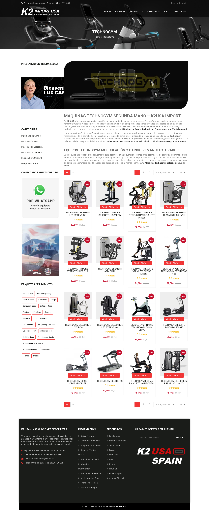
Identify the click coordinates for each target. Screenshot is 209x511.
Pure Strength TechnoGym (173, 141)
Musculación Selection (32, 146)
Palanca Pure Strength (32, 158)
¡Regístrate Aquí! (179, 3)
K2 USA (119, 506)
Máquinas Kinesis (29, 163)
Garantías (128, 141)
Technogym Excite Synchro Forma (174, 326)
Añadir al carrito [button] (78, 207)
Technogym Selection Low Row (78, 326)
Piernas (26, 356)
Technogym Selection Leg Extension (110, 326)
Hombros (26, 318)
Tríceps (36, 356)
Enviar (179, 437)
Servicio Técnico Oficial (146, 141)
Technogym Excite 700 (110, 381)
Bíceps (53, 300)
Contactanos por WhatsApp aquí (171, 129)
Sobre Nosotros (114, 141)
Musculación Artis (29, 141)
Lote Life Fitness (40, 318)
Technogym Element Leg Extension (78, 213)
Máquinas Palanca (30, 350)
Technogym (175, 136)
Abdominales (28, 293)
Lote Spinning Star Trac (46, 325)
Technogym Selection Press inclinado (174, 382)
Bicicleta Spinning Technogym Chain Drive (142, 327)
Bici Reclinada (28, 300)
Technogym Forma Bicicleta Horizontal (142, 382)
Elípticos (26, 312)
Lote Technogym (29, 331)
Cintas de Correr (46, 306)
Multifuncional (28, 337)
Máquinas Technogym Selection (160, 162)
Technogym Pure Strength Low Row (110, 213)
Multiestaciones (46, 331)
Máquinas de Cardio (31, 135)
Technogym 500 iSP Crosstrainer (78, 382)
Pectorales (46, 350)
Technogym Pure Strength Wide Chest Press (142, 215)
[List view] (73, 172)
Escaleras (37, 312)
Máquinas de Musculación (33, 343)
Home (98, 37)
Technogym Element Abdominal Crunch (174, 213)
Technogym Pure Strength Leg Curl (78, 270)
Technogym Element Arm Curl (110, 270)
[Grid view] (67, 172)
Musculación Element (31, 152)
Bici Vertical (42, 300)
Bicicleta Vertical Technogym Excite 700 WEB (174, 271)
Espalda (48, 312)
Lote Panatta (28, 325)
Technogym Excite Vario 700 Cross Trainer (142, 271)
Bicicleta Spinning (44, 293)
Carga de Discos (29, 306)
